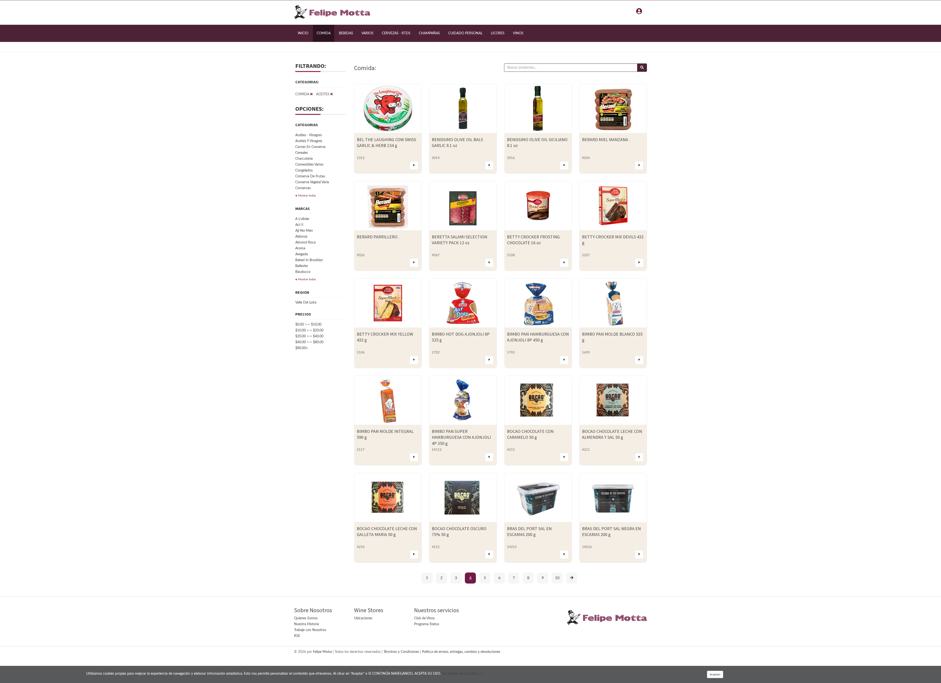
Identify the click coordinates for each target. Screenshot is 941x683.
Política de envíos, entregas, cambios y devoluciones (461, 652)
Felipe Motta (322, 652)
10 (557, 578)
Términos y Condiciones (401, 652)
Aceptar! (715, 674)
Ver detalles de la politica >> (463, 673)
